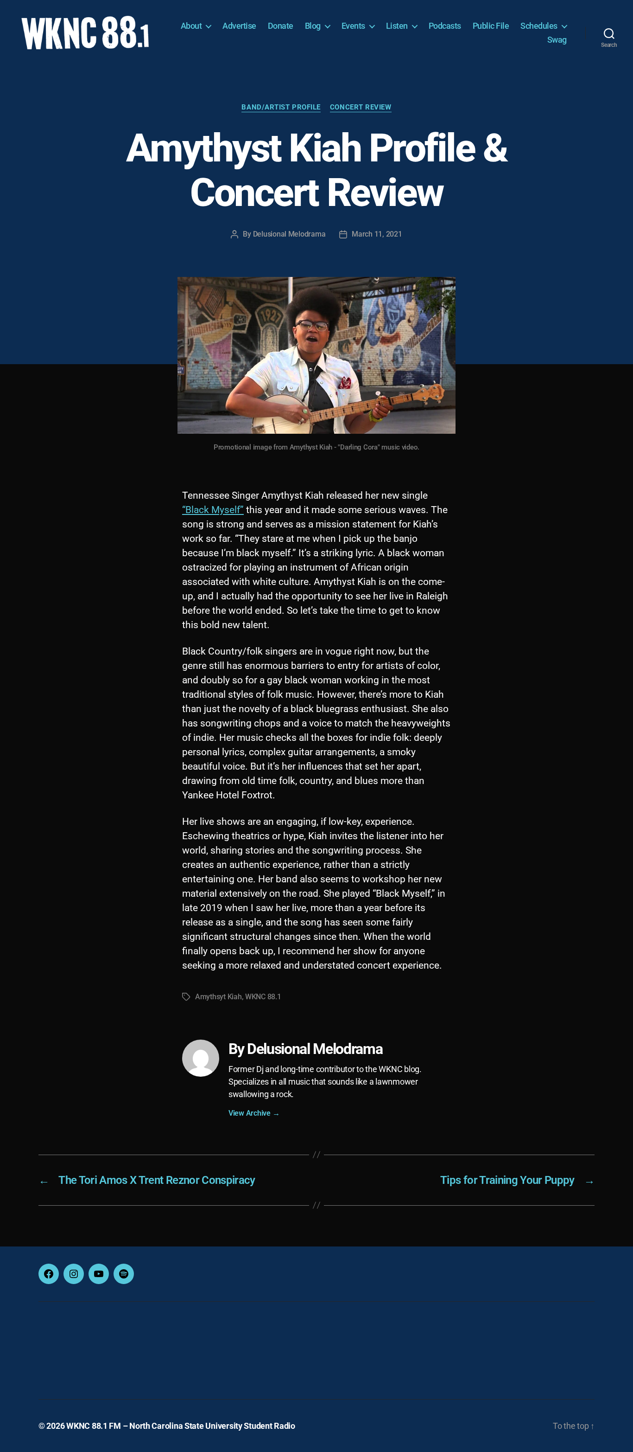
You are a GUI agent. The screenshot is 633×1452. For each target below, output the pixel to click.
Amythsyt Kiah (218, 996)
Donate (280, 26)
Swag (557, 40)
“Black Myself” (213, 509)
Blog (313, 26)
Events (353, 26)
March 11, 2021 (377, 234)
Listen (397, 26)
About (191, 26)
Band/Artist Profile (280, 107)
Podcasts (445, 26)
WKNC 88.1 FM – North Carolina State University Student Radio (180, 1426)
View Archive (253, 1113)
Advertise (239, 26)
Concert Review (361, 107)
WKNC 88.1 (263, 996)
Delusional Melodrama (289, 234)
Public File (491, 26)
